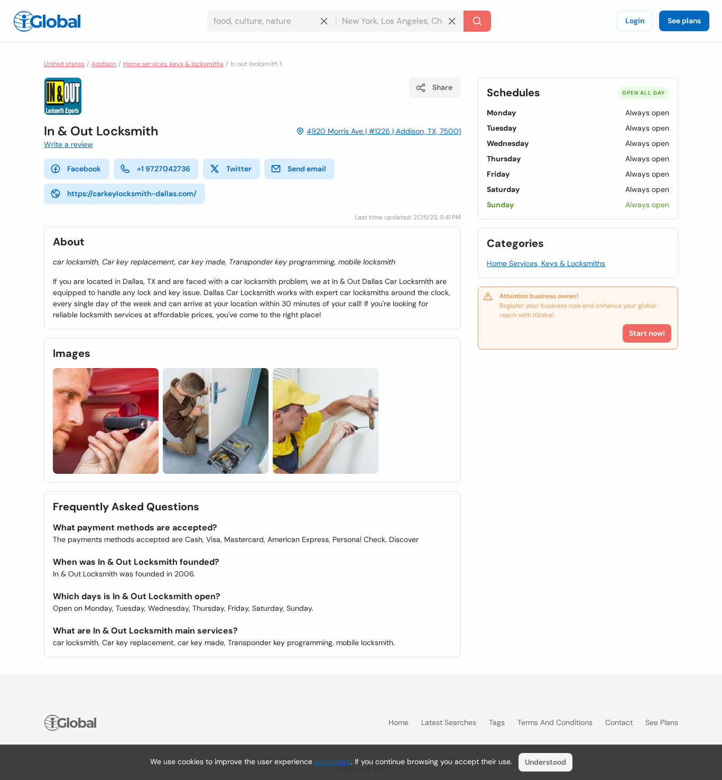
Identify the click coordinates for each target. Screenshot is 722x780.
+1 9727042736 (163, 168)
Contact (619, 722)
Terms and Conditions (555, 722)
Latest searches (448, 722)
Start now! (647, 333)
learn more (332, 761)
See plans (684, 20)
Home (398, 722)
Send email (307, 168)
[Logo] (47, 21)
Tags (497, 722)
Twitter (239, 168)
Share (442, 87)
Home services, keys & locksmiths (173, 64)
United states (64, 64)
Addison (103, 64)
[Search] (477, 21)
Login (634, 20)
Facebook (84, 168)
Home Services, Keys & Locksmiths (546, 263)
